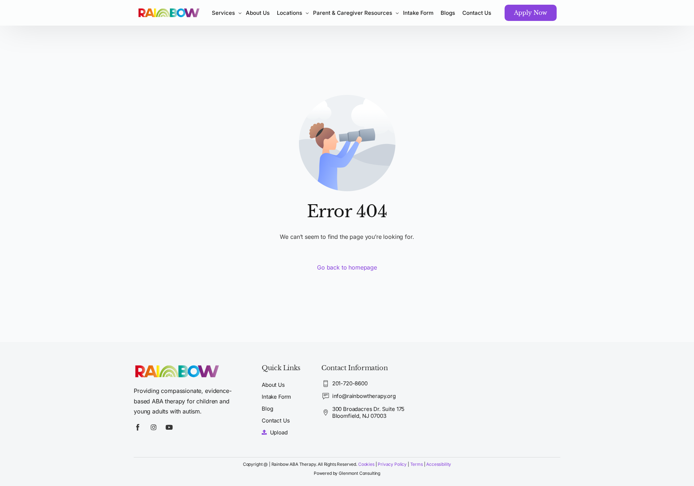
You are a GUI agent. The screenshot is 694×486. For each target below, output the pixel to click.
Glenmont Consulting (359, 473)
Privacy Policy (392, 464)
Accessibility (438, 464)
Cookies (366, 464)
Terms (417, 464)
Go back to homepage (347, 267)
